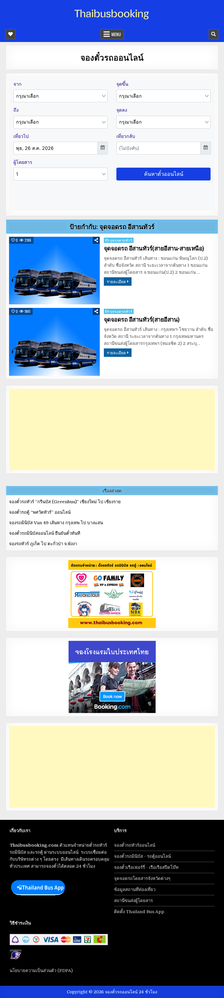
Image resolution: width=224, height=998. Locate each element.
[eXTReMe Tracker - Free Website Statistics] (16, 959)
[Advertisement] (112, 429)
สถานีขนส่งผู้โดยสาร (133, 900)
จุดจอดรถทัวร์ (121, 240)
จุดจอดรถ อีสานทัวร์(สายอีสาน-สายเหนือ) (154, 248)
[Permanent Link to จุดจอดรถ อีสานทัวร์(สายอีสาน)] (54, 342)
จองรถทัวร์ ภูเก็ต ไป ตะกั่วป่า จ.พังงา (43, 543)
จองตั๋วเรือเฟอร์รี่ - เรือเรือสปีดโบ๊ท (146, 867)
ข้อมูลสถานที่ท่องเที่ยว (134, 889)
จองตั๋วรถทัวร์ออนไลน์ (134, 845)
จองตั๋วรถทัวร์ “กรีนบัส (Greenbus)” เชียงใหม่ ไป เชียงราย (65, 501)
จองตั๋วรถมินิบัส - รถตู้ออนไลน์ (142, 856)
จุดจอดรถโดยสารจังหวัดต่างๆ (142, 878)
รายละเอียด (116, 281)
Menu (116, 34)
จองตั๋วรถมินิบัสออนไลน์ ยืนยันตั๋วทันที (44, 533)
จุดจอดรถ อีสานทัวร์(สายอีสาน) (142, 319)
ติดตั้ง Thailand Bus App (139, 911)
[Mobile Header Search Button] (213, 34)
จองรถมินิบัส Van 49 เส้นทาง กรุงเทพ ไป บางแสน (56, 522)
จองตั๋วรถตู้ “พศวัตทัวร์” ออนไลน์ (40, 512)
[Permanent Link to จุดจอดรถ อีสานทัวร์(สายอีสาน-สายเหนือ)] (54, 271)
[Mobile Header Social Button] (10, 34)
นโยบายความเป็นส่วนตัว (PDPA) (41, 970)
